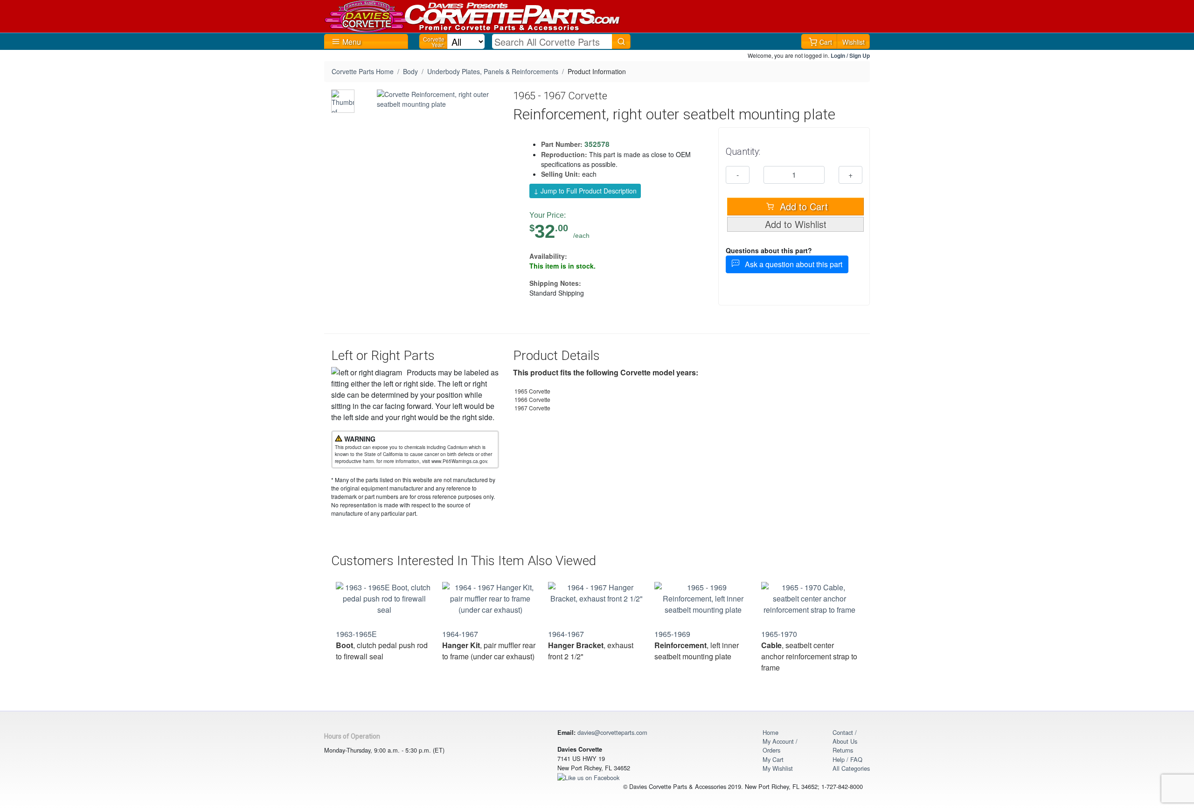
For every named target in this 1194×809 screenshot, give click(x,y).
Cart (825, 42)
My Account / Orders (780, 745)
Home (770, 732)
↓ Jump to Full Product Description (585, 190)
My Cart (773, 759)
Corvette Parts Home (363, 71)
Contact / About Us (845, 737)
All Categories (851, 768)
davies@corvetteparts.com (612, 732)
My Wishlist (778, 768)
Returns (843, 750)
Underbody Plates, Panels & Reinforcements (492, 71)
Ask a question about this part (790, 264)
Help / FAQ (847, 759)
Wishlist (853, 42)
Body (410, 71)
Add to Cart (802, 206)
